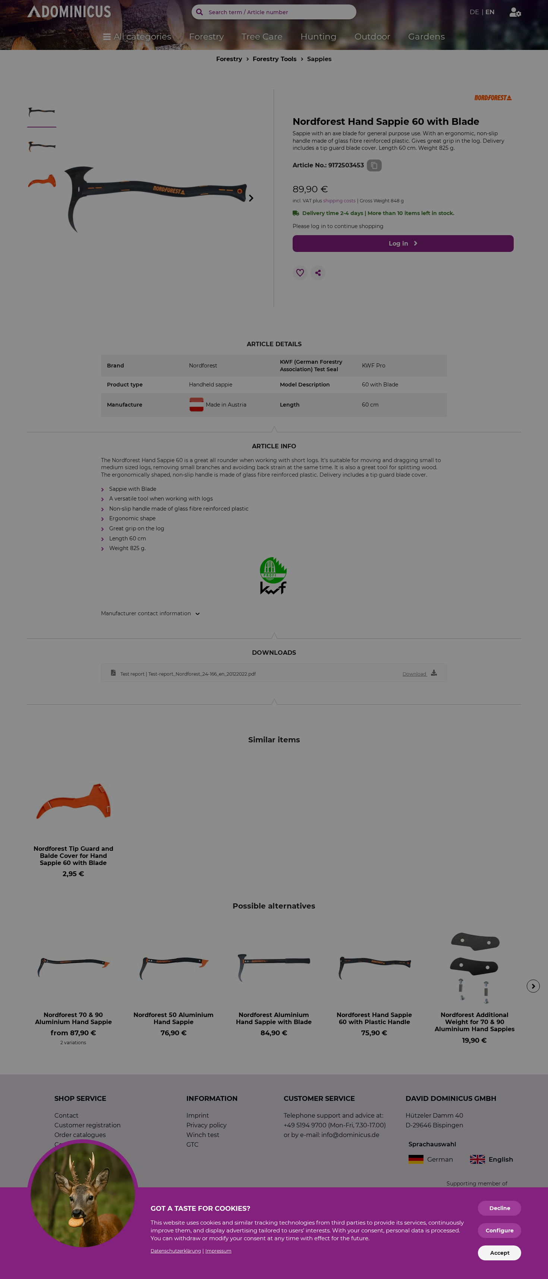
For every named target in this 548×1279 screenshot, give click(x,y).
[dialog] (274, 639)
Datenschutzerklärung (176, 1251)
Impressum (218, 1251)
